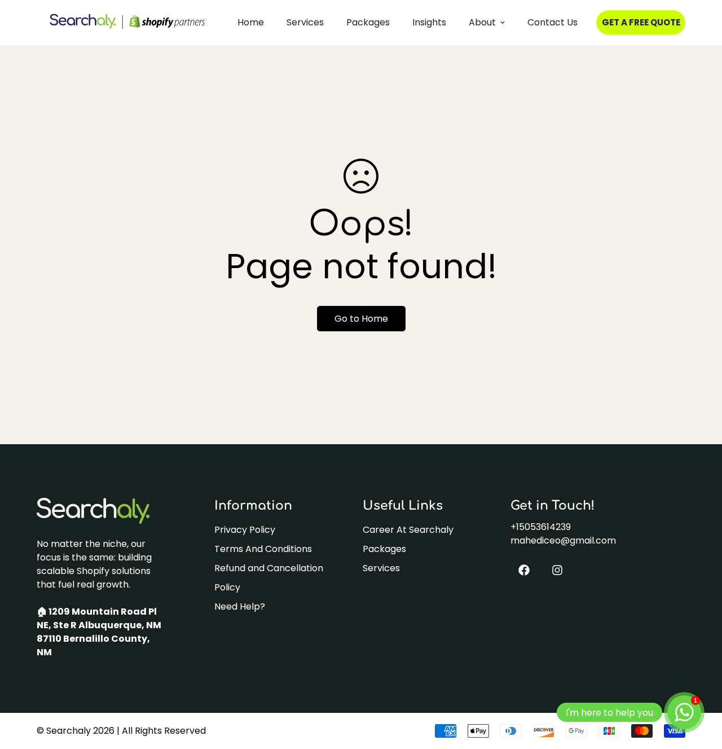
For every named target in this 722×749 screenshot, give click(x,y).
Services (305, 22)
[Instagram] (557, 570)
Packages (368, 22)
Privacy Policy (244, 529)
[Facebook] (524, 570)
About (482, 22)
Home (250, 22)
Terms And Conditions (263, 548)
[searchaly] (127, 22)
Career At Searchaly (408, 529)
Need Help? (239, 606)
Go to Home (361, 318)
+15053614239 (540, 526)
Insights (429, 22)
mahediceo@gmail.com (563, 540)
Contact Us (552, 22)
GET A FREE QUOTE (641, 22)
